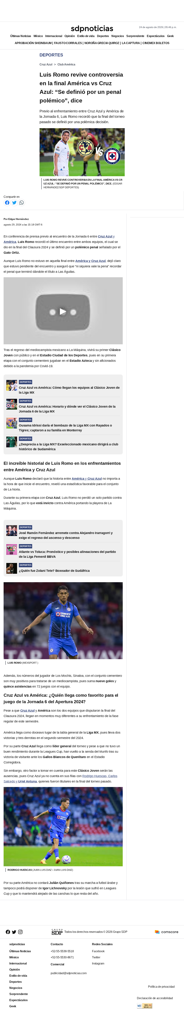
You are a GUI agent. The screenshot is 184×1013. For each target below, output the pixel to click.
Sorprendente (135, 36)
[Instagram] (20, 932)
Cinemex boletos (155, 43)
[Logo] (92, 29)
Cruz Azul (46, 64)
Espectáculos (156, 36)
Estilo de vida (85, 36)
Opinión (70, 36)
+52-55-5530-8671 (62, 957)
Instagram (98, 963)
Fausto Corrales (68, 43)
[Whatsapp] (21, 202)
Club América (66, 64)
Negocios (117, 36)
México (38, 36)
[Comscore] (166, 931)
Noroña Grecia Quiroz (101, 43)
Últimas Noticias (20, 36)
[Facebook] (7, 202)
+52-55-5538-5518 (62, 951)
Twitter (96, 957)
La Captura (131, 43)
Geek (170, 36)
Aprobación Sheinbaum (33, 43)
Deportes (103, 36)
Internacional (53, 36)
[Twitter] (14, 202)
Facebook (98, 951)
